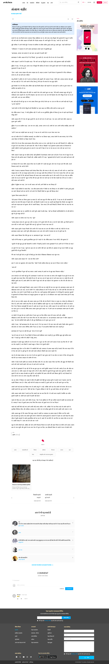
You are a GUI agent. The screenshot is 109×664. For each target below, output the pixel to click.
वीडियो (37, 3)
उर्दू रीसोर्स (17, 639)
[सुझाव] (13, 18)
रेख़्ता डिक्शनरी (51, 636)
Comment (69, 588)
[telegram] (31, 657)
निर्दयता (35, 450)
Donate (105, 2)
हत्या (70, 450)
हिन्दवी (49, 629)
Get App (99, 2)
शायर (23, 3)
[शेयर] (68, 19)
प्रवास (15, 450)
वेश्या (33, 454)
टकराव (61, 450)
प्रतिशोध (44, 450)
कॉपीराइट (31, 662)
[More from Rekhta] (94, 2)
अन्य (51, 3)
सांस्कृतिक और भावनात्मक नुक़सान (46, 454)
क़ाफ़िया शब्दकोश (18, 633)
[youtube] (23, 657)
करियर (32, 639)
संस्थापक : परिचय (35, 633)
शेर (27, 3)
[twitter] (20, 657)
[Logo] (8, 2)
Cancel (62, 588)
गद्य (48, 3)
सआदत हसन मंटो (16, 13)
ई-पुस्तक (43, 3)
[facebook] (16, 657)
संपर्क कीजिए (34, 636)
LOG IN (89, 2)
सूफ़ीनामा (50, 633)
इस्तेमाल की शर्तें (25, 662)
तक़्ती (16, 636)
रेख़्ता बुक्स (50, 642)
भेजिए (88, 657)
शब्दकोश (32, 3)
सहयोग (16, 629)
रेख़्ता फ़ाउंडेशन (34, 629)
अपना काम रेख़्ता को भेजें (20, 642)
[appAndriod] (43, 657)
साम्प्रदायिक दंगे (25, 450)
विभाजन (53, 450)
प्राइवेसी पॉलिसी (18, 662)
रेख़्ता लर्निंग (50, 639)
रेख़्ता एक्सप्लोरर (34, 642)
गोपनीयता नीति (47, 620)
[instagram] (27, 657)
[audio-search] (78, 2)
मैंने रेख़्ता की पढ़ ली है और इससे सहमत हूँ (51, 620)
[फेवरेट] (72, 19)
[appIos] (52, 657)
